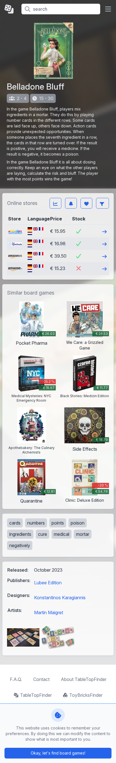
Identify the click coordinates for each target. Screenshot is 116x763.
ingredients (20, 534)
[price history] (55, 203)
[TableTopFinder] (11, 9)
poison (77, 523)
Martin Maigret (48, 612)
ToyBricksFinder (85, 695)
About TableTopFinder (83, 679)
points (58, 523)
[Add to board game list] (86, 203)
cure (42, 534)
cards (15, 523)
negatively (19, 545)
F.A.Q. (16, 679)
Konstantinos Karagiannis (60, 597)
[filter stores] (102, 203)
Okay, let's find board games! (58, 753)
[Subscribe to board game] (71, 203)
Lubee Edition (48, 582)
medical (61, 534)
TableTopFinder (36, 695)
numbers (36, 523)
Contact (41, 679)
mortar (82, 534)
